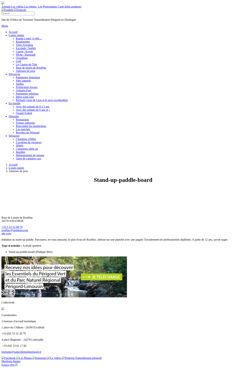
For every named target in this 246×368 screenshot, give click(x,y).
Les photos (30, 6)
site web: (6, 233)
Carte (61, 6)
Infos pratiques (73, 6)
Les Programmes (47, 6)
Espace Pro (8, 364)
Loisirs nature (16, 167)
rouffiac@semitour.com (14, 230)
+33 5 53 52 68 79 (12, 227)
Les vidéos (17, 6)
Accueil (13, 164)
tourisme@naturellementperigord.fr (21, 351)
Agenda (6, 6)
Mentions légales (11, 361)
